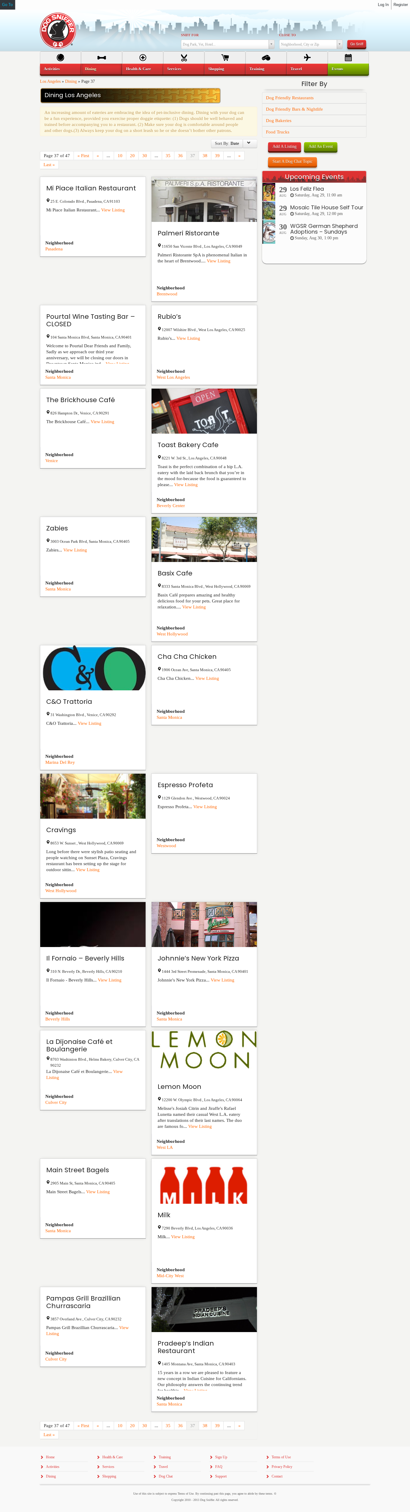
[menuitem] (60, 69)
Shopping (216, 69)
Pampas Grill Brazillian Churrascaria (83, 1302)
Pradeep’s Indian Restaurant (186, 1347)
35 (168, 155)
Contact (277, 1476)
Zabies (57, 528)
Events (337, 69)
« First (83, 155)
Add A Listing (285, 146)
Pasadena (54, 249)
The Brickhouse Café (80, 400)
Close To (287, 35)
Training (256, 69)
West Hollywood (172, 634)
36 (180, 155)
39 (217, 155)
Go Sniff (356, 43)
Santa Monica (58, 377)
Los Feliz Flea (307, 189)
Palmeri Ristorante (188, 233)
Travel (296, 69)
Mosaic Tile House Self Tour (326, 207)
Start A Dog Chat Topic (292, 161)
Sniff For (190, 35)
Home (50, 1457)
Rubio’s (169, 316)
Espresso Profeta (185, 785)
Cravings (61, 830)
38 (205, 155)
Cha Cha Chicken (187, 656)
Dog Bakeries (278, 120)
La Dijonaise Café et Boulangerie (79, 1045)
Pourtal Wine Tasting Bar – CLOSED (90, 320)
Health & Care (138, 69)
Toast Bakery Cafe (188, 445)
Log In (383, 4)
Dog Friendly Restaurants (290, 97)
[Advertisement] (314, 385)
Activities (52, 69)
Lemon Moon (179, 1086)
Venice (51, 460)
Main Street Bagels (77, 1170)
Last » (49, 164)
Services (174, 69)
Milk (164, 1215)
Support (221, 1476)
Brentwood (167, 293)
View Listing (113, 210)
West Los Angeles (173, 377)
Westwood (166, 845)
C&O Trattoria (69, 701)
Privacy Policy (282, 1467)
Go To (7, 4)
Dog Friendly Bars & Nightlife (294, 109)
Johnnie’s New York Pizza (198, 958)
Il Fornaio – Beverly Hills (85, 958)
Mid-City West (170, 1275)
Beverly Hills (57, 1019)
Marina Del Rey (60, 762)
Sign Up (221, 1457)
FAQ (218, 1467)
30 (144, 155)
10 (120, 155)
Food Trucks (277, 132)
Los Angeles (50, 81)
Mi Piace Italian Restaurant (91, 188)
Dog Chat (166, 1476)
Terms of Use (281, 1457)
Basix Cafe (175, 573)
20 (132, 155)
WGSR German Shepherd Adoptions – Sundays (324, 229)
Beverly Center (171, 505)
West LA (165, 1147)
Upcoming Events (314, 176)
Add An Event (321, 146)
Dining (71, 81)
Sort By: (227, 143)
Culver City (56, 1102)
